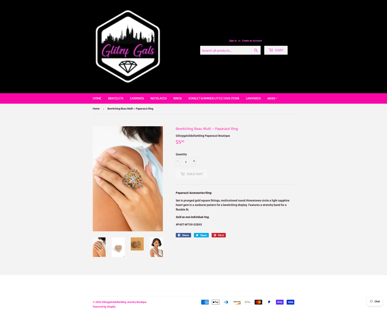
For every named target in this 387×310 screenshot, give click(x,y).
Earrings (137, 98)
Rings (177, 98)
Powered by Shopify (104, 306)
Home (97, 98)
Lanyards (253, 98)
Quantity (181, 154)
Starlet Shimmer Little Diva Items (213, 98)
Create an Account (252, 40)
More (271, 98)
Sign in (233, 40)
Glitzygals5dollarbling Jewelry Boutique (124, 302)
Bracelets (115, 98)
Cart (279, 50)
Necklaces (159, 98)
